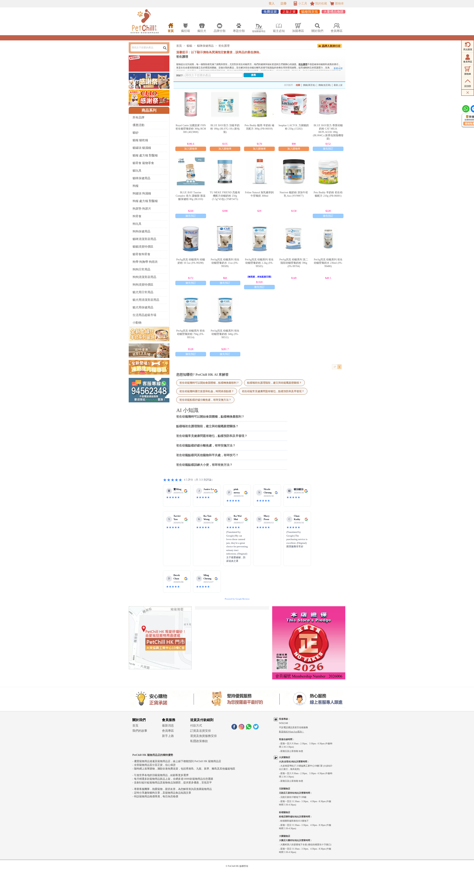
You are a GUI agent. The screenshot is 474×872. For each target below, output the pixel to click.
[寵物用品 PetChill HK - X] (256, 728)
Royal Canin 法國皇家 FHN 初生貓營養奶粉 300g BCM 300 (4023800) (191, 128)
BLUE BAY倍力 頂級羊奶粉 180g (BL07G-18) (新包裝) (225, 128)
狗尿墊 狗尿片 (142, 208)
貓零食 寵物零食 (143, 163)
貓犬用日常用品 (143, 292)
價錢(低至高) (324, 85)
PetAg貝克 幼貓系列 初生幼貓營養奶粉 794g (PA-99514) (190, 334)
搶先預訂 (328, 148)
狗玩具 (137, 223)
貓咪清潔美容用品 (144, 239)
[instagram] (241, 728)
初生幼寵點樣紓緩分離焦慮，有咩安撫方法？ (205, 399)
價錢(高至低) (309, 85)
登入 (272, 3)
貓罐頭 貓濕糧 (142, 147)
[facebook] (234, 728)
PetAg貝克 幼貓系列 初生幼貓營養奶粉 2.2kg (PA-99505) (259, 263)
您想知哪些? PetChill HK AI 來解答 (202, 374)
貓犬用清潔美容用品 (146, 299)
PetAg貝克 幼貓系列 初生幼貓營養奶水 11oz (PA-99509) (225, 263)
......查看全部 (336, 68)
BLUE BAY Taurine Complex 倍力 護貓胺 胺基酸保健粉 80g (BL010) (191, 196)
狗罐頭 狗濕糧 (142, 193)
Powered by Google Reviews (237, 599)
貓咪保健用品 (141, 178)
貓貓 (189, 45)
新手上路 (168, 735)
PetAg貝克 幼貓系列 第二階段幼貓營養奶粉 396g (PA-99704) (293, 263)
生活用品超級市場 (144, 315)
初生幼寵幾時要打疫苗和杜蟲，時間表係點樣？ (206, 391)
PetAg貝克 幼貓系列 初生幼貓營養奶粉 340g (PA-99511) (225, 334)
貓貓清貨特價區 (143, 246)
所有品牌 (138, 117)
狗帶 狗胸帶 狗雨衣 (145, 261)
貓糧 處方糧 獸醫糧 (145, 155)
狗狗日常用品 (141, 269)
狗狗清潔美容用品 (144, 277)
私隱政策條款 (199, 741)
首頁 (179, 45)
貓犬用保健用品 (143, 307)
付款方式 (196, 725)
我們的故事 (139, 730)
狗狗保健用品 (141, 231)
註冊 (284, 3)
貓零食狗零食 (141, 254)
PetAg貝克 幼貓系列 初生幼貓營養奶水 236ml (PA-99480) (328, 263)
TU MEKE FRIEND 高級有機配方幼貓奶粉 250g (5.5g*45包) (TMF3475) (225, 196)
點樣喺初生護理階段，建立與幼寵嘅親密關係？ (274, 382)
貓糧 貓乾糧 (140, 140)
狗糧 (135, 185)
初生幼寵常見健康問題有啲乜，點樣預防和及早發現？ (273, 391)
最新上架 (338, 85)
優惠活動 (138, 125)
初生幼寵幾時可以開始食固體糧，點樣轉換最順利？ (209, 382)
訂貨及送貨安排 (200, 730)
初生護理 (224, 45)
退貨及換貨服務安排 (203, 735)
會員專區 (168, 730)
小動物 (137, 322)
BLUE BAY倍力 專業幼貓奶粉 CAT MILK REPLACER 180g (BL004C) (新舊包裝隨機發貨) (328, 132)
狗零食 (137, 216)
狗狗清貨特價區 (143, 284)
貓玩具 (137, 170)
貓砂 (135, 132)
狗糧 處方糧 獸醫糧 (145, 201)
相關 (298, 85)
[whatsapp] (248, 728)
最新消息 (168, 725)
